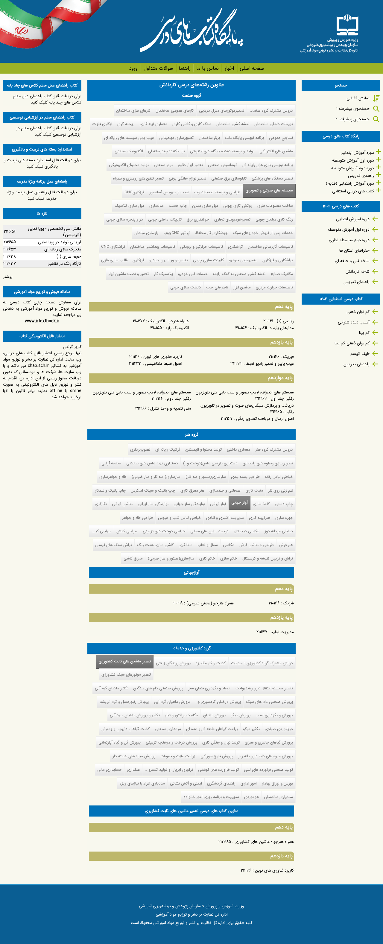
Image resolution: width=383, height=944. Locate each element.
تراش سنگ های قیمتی (113, 545)
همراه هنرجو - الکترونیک (168, 321)
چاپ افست (178, 206)
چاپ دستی (284, 504)
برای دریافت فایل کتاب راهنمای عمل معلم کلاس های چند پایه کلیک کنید (47, 99)
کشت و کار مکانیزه (211, 663)
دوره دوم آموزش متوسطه (352, 168)
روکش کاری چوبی (237, 206)
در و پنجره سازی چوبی (124, 219)
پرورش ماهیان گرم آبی (172, 702)
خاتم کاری (207, 558)
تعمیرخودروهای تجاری (232, 219)
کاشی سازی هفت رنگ (155, 545)
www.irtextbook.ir (42, 321)
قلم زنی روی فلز (280, 490)
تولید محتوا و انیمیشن (204, 449)
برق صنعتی (163, 165)
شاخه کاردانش (358, 271)
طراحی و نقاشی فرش (256, 545)
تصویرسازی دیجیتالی (176, 138)
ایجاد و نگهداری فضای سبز (209, 688)
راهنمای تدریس (361, 175)
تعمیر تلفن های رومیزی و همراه (138, 178)
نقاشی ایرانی (122, 504)
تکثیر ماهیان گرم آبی (111, 688)
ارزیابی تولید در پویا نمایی (59, 242)
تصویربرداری (140, 449)
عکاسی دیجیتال (246, 531)
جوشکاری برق (198, 219)
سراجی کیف (101, 531)
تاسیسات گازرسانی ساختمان (270, 247)
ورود (133, 68)
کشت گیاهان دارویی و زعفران (125, 729)
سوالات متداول (158, 68)
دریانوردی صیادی (279, 729)
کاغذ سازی (261, 504)
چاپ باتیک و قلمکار (110, 490)
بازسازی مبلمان (146, 233)
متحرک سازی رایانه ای (62, 249)
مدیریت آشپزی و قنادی (225, 518)
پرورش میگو (240, 715)
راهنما (185, 68)
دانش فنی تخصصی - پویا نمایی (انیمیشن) (54, 231)
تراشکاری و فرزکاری (277, 260)
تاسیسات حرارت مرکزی (274, 287)
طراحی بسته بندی (245, 477)
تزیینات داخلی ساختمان (273, 124)
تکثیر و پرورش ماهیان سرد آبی (135, 715)
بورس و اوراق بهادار (277, 783)
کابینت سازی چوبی (208, 260)
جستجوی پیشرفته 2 (352, 119)
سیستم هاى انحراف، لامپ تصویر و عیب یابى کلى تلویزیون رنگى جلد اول (245, 395)
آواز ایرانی (218, 504)
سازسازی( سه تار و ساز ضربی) (156, 477)
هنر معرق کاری (192, 490)
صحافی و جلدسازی (225, 490)
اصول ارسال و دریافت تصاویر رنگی (265, 418)
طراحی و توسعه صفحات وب (217, 192)
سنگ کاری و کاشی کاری (191, 124)
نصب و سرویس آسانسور (169, 192)
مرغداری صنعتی (168, 729)
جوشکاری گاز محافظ (211, 233)
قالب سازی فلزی (114, 260)
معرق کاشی (133, 558)
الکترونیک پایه (177, 328)
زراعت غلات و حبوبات (177, 756)
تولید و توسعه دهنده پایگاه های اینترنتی (222, 151)
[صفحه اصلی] (329, 31)
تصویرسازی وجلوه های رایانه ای (268, 463)
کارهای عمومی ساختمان (175, 110)
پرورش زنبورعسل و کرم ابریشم (124, 702)
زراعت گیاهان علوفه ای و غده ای (212, 729)
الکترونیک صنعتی (129, 151)
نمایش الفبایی (358, 98)
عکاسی (228, 545)
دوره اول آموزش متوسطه (353, 160)
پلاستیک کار (163, 274)
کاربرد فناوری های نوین (162, 356)
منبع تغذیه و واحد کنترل (170, 408)
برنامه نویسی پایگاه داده (244, 138)
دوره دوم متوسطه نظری (349, 240)
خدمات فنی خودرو (193, 274)
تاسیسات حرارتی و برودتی (201, 247)
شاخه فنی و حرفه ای (352, 261)
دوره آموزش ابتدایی (357, 152)
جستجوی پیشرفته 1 (353, 108)
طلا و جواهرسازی (113, 477)
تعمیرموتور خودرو (243, 260)
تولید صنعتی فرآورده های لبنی (268, 770)
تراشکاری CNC (113, 247)
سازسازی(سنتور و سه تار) (206, 477)
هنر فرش (286, 545)
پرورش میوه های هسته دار (134, 756)
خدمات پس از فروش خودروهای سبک (263, 233)
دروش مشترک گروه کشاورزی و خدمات (262, 663)
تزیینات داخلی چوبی (165, 219)
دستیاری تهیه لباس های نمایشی (152, 463)
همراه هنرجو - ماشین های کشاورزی (264, 841)
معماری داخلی (238, 449)
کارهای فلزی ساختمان (133, 110)
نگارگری (101, 504)
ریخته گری (126, 124)
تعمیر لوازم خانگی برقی (187, 178)
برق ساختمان (209, 138)
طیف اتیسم (360, 353)
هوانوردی (251, 797)
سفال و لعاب (207, 545)
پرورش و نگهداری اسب (274, 715)
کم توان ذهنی (358, 311)
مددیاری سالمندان (278, 797)
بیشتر (8, 276)
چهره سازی (284, 518)
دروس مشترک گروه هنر (274, 449)
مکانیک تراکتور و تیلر (181, 715)
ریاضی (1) (285, 321)
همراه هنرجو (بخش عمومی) (210, 603)
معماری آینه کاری (153, 124)
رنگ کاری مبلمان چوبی (274, 219)
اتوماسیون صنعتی (222, 165)
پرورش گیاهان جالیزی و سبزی (269, 742)
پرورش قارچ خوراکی (216, 756)
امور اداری (249, 783)
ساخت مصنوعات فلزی (275, 206)
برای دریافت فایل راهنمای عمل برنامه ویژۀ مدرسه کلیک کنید (42, 195)
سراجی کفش (127, 531)
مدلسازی (156, 206)
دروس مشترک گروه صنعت (271, 110)
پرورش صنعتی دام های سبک (269, 702)
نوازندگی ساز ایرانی (153, 504)
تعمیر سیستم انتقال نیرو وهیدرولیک (264, 688)
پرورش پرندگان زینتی (173, 663)
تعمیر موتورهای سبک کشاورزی (126, 674)
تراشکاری (235, 247)
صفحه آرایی (111, 463)
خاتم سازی (228, 558)
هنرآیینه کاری (259, 518)
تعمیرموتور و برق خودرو (168, 260)
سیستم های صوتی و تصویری (269, 190)
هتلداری (133, 770)
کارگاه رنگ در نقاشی (64, 263)
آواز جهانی (239, 502)
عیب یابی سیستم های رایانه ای (129, 138)
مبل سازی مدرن (205, 206)
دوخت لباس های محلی (209, 531)
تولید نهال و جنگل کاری (221, 742)
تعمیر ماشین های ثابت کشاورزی (123, 661)
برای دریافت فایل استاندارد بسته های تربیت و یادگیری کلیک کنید (42, 163)
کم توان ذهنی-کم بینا (352, 343)
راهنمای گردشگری (221, 783)
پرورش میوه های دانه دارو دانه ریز (265, 756)
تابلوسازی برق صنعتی (229, 178)
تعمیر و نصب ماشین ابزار (128, 274)
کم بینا (364, 332)
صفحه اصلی (252, 68)
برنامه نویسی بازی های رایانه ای (267, 165)
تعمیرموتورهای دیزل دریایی (221, 110)
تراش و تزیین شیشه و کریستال (267, 558)
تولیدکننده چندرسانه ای (166, 151)
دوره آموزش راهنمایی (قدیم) (350, 183)
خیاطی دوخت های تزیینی (164, 531)
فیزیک (288, 356)
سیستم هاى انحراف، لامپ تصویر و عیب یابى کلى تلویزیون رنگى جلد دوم (142, 395)
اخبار (229, 68)
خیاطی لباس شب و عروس (179, 518)
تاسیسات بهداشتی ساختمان (152, 247)
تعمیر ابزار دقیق (190, 165)
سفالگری (185, 545)
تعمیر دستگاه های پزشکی (272, 178)
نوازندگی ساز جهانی (189, 504)
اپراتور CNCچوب (176, 233)
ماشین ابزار (242, 287)
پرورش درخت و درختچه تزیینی (171, 742)
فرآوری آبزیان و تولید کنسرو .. (169, 770)
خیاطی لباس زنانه (279, 477)
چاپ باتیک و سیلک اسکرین (153, 490)
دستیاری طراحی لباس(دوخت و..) (210, 463)
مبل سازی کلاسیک (129, 206)
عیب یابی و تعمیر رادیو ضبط (270, 363)
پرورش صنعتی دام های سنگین (158, 688)
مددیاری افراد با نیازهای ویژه (142, 783)
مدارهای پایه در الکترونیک (272, 328)
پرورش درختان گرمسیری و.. (218, 702)
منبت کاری (254, 490)
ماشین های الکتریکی (276, 151)
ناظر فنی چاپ (217, 287)
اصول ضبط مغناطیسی (163, 363)
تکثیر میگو (251, 729)
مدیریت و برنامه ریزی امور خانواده (211, 797)
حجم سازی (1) (69, 256)
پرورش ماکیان (214, 715)
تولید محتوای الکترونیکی (129, 165)
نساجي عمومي (281, 138)
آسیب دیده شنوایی (354, 322)
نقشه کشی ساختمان (232, 124)
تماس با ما (207, 68)
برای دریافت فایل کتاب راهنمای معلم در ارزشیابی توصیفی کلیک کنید (48, 131)
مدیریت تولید (282, 632)
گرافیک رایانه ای (167, 449)
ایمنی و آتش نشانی (186, 783)
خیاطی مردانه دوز (279, 531)
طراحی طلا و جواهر (137, 518)
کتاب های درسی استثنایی (353, 191)
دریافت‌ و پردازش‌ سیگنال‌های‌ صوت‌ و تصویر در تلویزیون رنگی (247, 408)
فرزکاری (138, 260)
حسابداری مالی (109, 770)
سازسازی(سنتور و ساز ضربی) (171, 558)
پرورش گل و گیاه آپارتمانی (119, 742)
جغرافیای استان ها (354, 250)
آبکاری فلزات (102, 124)
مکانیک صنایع (281, 274)
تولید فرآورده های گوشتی (218, 770)
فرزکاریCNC (134, 192)
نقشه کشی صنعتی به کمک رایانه (239, 274)
